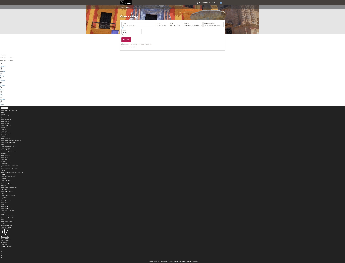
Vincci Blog (4, 244)
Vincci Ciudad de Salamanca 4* (9, 187)
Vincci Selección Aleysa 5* (8, 142)
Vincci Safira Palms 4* (7, 221)
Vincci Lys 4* (4, 157)
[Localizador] (122, 28)
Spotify (2, 76)
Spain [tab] (2, 110)
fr (1, 251)
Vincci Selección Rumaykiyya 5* (9, 165)
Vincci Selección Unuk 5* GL (8, 146)
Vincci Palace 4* (5, 159)
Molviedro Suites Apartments (9, 152)
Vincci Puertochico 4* (7, 191)
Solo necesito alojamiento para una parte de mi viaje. (137, 44)
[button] (202, 2)
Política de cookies (192, 261)
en (1, 250)
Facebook (2, 66)
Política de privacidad (180, 261)
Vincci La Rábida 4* (6, 150)
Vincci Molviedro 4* (6, 148)
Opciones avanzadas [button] (128, 47)
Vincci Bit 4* (4, 129)
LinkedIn (2, 80)
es (1, 248)
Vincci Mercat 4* (5, 155)
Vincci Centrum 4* (6, 119)
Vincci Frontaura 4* (6, 180)
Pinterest (2, 85)
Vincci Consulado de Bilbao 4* (9, 169)
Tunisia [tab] (6, 110)
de (1, 255)
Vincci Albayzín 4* (6, 163)
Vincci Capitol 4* (5, 118)
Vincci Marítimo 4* (6, 133)
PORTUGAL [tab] (12, 110)
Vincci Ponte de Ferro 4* (7, 210)
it (1, 253)
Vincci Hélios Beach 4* (7, 218)
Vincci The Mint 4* (6, 125)
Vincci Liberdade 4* (6, 201)
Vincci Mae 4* (4, 135)
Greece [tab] (17, 110)
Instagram (3, 71)
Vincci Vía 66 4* (5, 123)
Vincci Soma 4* (5, 116)
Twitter (2, 90)
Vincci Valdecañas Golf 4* (8, 176)
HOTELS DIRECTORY (6, 246)
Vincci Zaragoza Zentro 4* (8, 195)
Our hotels (4, 108)
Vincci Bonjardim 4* (6, 208)
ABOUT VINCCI (5, 242)
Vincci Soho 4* (5, 121)
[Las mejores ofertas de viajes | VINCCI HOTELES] (126, 2)
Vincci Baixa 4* (5, 202)
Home (121, 7)
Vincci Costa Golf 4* (6, 184)
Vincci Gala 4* (5, 131)
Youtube (2, 99)
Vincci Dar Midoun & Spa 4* (8, 216)
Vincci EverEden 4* (6, 227)
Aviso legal (150, 261)
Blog (1, 94)
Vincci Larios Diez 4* (6, 138)
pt (1, 257)
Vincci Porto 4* (5, 206)
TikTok (2, 104)
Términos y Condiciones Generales (163, 261)
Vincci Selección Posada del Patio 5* (11, 140)
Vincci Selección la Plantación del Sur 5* (12, 172)
